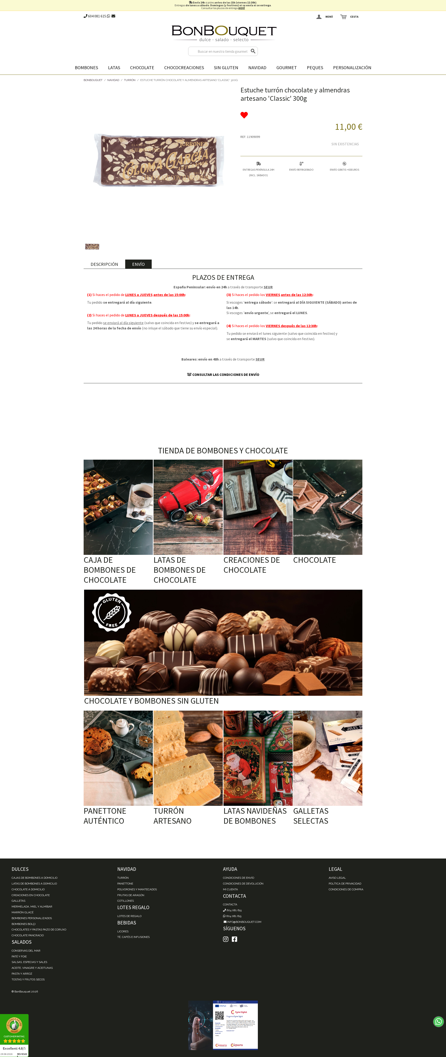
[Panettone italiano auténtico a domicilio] (118, 758)
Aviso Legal (337, 877)
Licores (122, 931)
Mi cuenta (230, 889)
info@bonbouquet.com (243, 922)
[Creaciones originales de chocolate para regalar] (258, 507)
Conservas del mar (26, 950)
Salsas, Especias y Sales (29, 962)
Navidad (257, 67)
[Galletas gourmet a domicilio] (327, 758)
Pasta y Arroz (22, 973)
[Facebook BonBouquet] (225, 939)
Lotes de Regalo (129, 916)
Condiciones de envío (238, 877)
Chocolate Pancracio (28, 935)
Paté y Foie (19, 956)
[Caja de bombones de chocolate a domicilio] (118, 507)
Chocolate (142, 67)
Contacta (230, 904)
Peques (315, 67)
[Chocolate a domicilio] (327, 507)
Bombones (86, 67)
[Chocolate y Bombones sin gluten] (223, 643)
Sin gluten (226, 67)
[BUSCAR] (253, 51)
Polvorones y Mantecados (137, 889)
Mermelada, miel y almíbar (32, 906)
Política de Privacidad (345, 883)
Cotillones (125, 900)
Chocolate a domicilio (28, 889)
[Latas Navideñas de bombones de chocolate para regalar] (258, 758)
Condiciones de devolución (243, 883)
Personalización (352, 67)
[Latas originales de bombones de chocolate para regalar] (188, 507)
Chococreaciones (184, 67)
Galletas (18, 900)
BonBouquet (93, 80)
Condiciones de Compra (346, 889)
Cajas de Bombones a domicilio (34, 877)
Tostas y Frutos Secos (28, 979)
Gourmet (286, 67)
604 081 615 (96, 16)
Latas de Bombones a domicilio (34, 883)
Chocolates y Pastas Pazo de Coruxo (39, 929)
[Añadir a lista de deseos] (301, 115)
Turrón (129, 80)
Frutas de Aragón (130, 895)
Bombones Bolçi (24, 924)
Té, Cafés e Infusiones (133, 937)
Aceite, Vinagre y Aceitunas (32, 967)
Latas (114, 67)
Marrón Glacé (22, 912)
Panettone (125, 883)
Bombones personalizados (32, 918)
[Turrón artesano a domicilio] (188, 758)
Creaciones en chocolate (31, 895)
